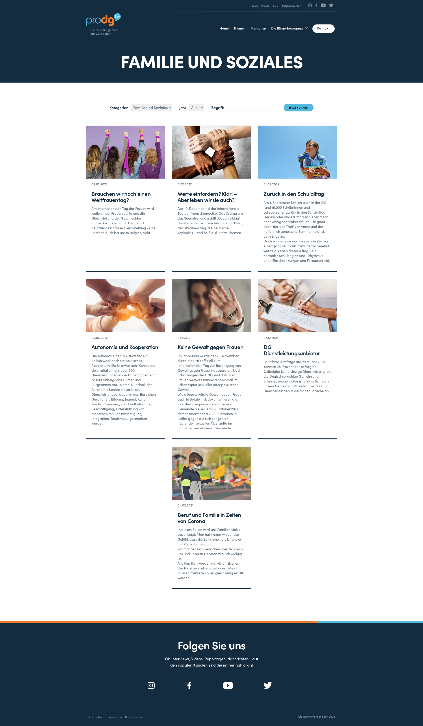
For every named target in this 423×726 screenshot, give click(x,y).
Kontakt (323, 28)
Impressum (115, 717)
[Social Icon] (310, 5)
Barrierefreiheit (134, 717)
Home (224, 28)
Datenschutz (96, 717)
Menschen (258, 28)
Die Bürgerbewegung (287, 28)
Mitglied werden (291, 5)
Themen (239, 28)
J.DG (275, 5)
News (254, 5)
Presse (265, 5)
